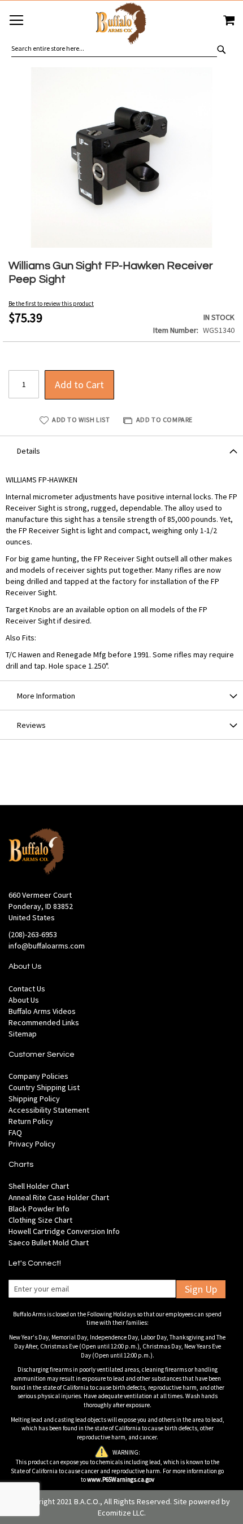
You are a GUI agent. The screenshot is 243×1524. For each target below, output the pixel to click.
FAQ (15, 1132)
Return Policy (30, 1121)
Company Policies (38, 1076)
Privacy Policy (31, 1144)
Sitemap (22, 1034)
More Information (46, 696)
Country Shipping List (44, 1087)
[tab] (121, 450)
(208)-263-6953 (32, 934)
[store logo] (121, 25)
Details (28, 451)
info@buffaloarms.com (46, 946)
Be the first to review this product (51, 304)
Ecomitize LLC (121, 1513)
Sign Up (201, 1289)
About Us (23, 1000)
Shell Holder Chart (38, 1186)
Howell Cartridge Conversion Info (64, 1231)
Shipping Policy (34, 1098)
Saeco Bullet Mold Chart (48, 1242)
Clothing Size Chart (40, 1220)
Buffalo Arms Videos (42, 1011)
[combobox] (114, 48)
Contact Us (26, 988)
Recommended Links (43, 1022)
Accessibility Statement (48, 1110)
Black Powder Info (39, 1209)
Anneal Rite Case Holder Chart (58, 1197)
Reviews (31, 725)
